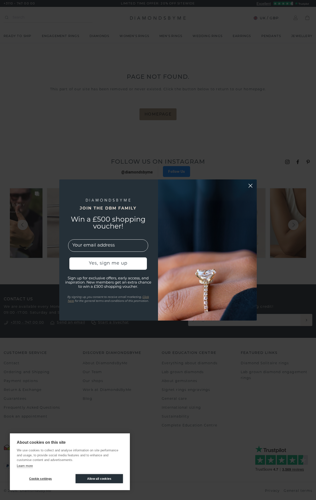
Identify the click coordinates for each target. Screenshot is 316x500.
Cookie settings (40, 479)
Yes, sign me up (108, 263)
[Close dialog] (250, 185)
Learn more (25, 466)
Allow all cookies (99, 479)
